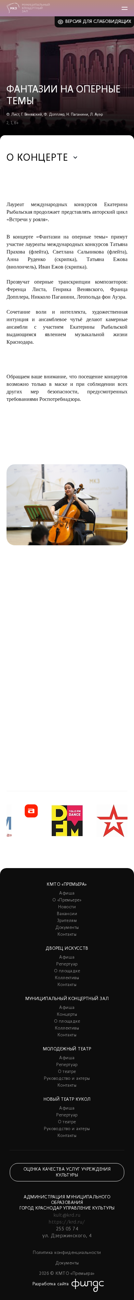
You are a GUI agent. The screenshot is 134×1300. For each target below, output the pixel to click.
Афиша (66, 893)
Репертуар (67, 964)
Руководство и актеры (67, 1078)
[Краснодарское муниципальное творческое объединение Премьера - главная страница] (28, 8)
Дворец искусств (67, 948)
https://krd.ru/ (67, 1222)
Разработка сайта (51, 1284)
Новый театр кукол (67, 1099)
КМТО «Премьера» (67, 884)
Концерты (67, 1014)
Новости (67, 907)
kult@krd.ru (67, 1215)
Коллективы (67, 978)
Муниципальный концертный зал (67, 998)
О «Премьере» (67, 900)
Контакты (67, 934)
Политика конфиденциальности (67, 1252)
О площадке (67, 971)
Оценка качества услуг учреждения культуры (67, 1172)
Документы (67, 927)
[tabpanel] (67, 611)
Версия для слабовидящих (98, 21)
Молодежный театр (67, 1049)
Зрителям (67, 920)
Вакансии (67, 914)
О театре (67, 1071)
